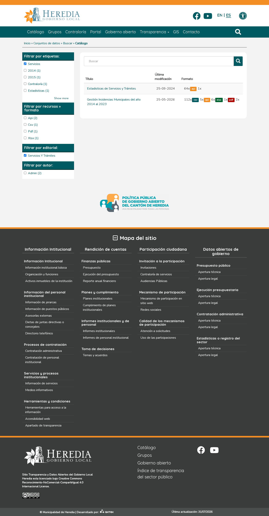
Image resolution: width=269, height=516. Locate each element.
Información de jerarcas (41, 302)
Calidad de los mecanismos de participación (162, 323)
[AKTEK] (106, 512)
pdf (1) (33, 131)
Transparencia (153, 31)
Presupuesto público (213, 265)
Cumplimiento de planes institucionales (99, 307)
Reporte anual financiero (99, 281)
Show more (61, 98)
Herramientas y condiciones (47, 401)
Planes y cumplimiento (100, 292)
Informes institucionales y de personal (105, 323)
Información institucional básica (46, 267)
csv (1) (33, 125)
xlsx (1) (33, 138)
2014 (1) (34, 70)
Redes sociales (150, 310)
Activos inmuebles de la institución (48, 281)
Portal (95, 31)
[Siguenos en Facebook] (197, 15)
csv (195, 99)
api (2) (32, 118)
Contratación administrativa (43, 351)
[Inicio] (57, 15)
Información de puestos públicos (47, 309)
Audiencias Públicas (153, 281)
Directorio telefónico (39, 333)
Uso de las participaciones (158, 338)
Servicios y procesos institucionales (41, 375)
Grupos (54, 31)
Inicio (27, 43)
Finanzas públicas (96, 261)
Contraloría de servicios (156, 274)
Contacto (191, 31)
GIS (176, 31)
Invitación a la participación (162, 261)
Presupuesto (92, 267)
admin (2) (35, 173)
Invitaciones (148, 267)
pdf (231, 99)
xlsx (219, 99)
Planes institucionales (97, 298)
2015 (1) (34, 77)
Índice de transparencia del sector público (160, 473)
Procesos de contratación (45, 344)
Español (228, 15)
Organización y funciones (41, 274)
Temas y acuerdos (95, 355)
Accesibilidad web (37, 419)
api (193, 88)
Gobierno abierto (120, 31)
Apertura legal (208, 278)
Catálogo (35, 31)
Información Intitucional (43, 261)
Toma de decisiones (98, 349)
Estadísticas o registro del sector (218, 340)
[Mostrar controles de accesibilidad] (243, 16)
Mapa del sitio (138, 238)
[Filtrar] (238, 61)
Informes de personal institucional (106, 338)
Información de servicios (41, 383)
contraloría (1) (37, 84)
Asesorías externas (38, 315)
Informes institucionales (99, 331)
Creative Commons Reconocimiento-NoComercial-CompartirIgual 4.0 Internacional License (52, 482)
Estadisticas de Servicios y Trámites (111, 88)
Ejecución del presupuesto (101, 274)
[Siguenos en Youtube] (207, 15)
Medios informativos (39, 390)
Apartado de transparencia (43, 425)
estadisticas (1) (38, 91)
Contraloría (75, 31)
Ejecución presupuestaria (217, 290)
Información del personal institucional (44, 294)
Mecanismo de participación (162, 292)
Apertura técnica (209, 272)
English (219, 15)
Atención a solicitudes (155, 331)
